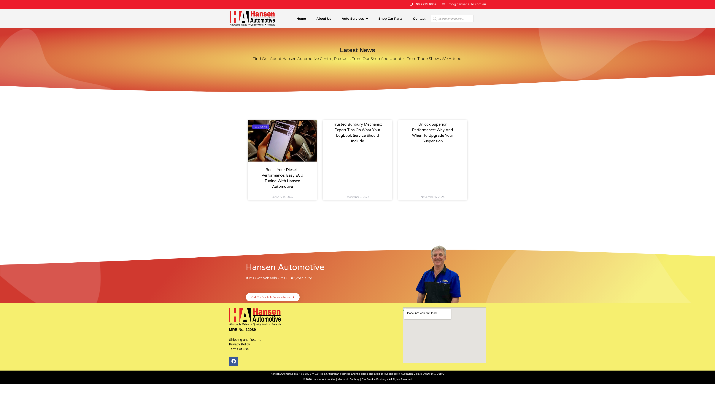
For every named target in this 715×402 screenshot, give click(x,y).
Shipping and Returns (245, 340)
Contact (419, 18)
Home (301, 18)
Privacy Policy (239, 344)
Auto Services (353, 18)
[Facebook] (233, 361)
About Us (323, 18)
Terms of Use (239, 349)
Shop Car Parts (390, 18)
